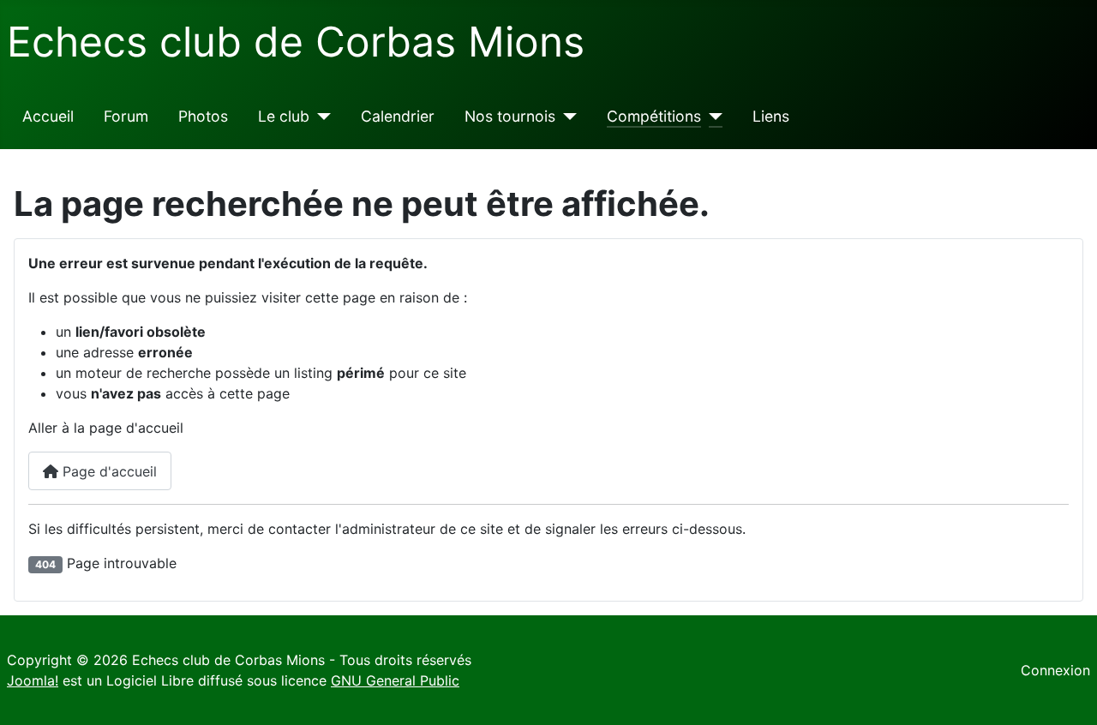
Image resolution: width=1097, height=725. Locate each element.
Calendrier (398, 116)
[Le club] (320, 116)
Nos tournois (510, 116)
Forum (126, 116)
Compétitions (654, 116)
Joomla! (32, 680)
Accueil (48, 116)
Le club (283, 116)
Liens (770, 116)
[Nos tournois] (566, 116)
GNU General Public (395, 680)
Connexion (1055, 670)
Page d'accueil (107, 471)
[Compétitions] (711, 116)
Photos (203, 116)
